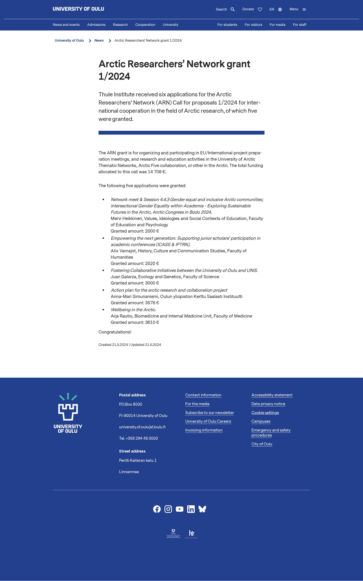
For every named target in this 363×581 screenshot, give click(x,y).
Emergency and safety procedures (271, 432)
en (278, 13)
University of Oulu (69, 40)
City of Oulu (261, 444)
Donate (248, 9)
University (170, 24)
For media (277, 24)
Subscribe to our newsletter (209, 413)
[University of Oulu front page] (88, 9)
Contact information (203, 395)
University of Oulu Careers (208, 421)
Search (221, 9)
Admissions (96, 24)
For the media (197, 404)
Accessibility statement (272, 395)
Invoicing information (204, 430)
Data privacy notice (268, 404)
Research (120, 24)
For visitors (253, 24)
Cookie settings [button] (265, 413)
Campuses (260, 421)
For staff (299, 24)
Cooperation (145, 24)
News (99, 40)
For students (227, 24)
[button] (298, 9)
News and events (66, 24)
